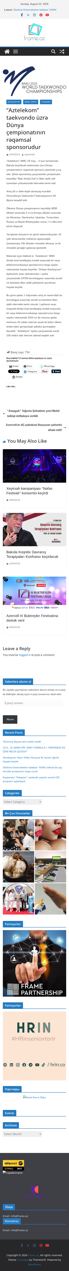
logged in (25, 654)
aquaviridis (29, 154)
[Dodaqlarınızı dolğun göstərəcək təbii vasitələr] (50, 834)
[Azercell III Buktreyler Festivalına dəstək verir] (34, 579)
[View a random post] (62, 51)
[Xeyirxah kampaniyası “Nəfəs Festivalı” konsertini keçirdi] (34, 451)
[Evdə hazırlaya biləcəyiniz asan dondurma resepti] (18, 866)
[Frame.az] (7, 51)
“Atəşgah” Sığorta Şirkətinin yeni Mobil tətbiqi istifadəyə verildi (33, 413)
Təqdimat (46, 102)
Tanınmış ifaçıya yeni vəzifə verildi (22, 741)
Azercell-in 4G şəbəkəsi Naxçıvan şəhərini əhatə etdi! (34, 427)
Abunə (10, 719)
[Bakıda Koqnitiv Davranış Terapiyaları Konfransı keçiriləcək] (34, 515)
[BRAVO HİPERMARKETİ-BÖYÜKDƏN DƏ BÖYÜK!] (50, 866)
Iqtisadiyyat (14, 102)
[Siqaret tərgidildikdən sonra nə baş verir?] (50, 899)
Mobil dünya (31, 102)
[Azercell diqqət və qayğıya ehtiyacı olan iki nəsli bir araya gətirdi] (18, 834)
